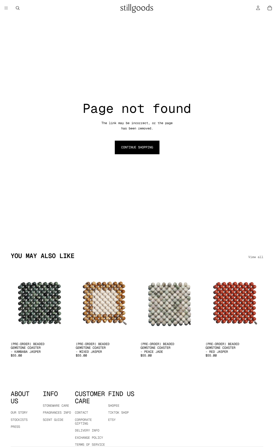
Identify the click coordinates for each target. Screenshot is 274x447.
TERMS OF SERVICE (90, 444)
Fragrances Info (57, 412)
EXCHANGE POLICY (89, 437)
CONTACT (81, 412)
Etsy (112, 419)
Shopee (113, 405)
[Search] (18, 8)
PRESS (15, 426)
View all (255, 257)
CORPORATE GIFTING (83, 421)
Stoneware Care (56, 405)
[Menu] (6, 8)
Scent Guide (53, 419)
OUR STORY (19, 412)
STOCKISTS (19, 419)
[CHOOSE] (60, 331)
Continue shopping (137, 147)
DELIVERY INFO (87, 430)
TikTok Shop (118, 412)
